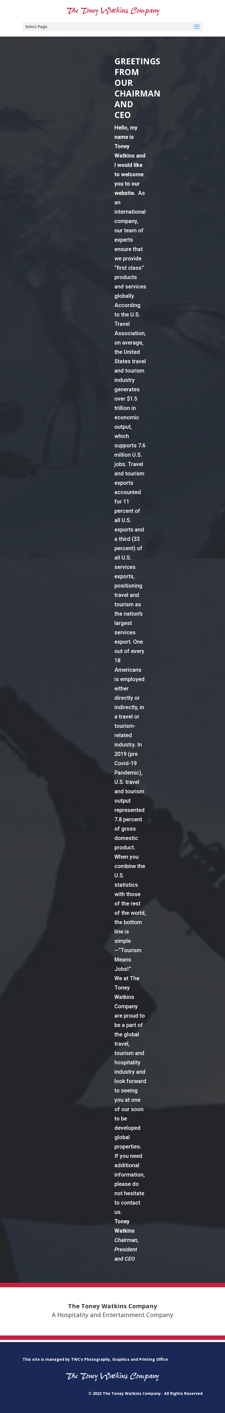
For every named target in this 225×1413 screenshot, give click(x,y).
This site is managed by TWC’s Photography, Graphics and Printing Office (95, 1359)
